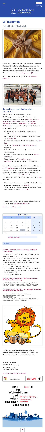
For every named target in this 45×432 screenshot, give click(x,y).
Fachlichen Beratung (25, 175)
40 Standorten (9, 168)
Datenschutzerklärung (18, 373)
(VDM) (26, 185)
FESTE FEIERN (24, 190)
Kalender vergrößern (14, 237)
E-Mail (38, 177)
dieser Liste (12, 138)
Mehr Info (16, 134)
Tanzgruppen (22, 123)
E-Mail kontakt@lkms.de (22, 203)
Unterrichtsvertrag (14, 207)
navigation (4, 4)
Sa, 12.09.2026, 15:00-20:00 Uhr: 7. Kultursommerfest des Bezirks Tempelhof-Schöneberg (20, 279)
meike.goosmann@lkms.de (28, 73)
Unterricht (28, 119)
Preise (5, 207)
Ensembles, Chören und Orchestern (25, 145)
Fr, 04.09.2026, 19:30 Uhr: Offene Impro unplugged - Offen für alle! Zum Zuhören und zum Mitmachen (22, 290)
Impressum (6, 373)
